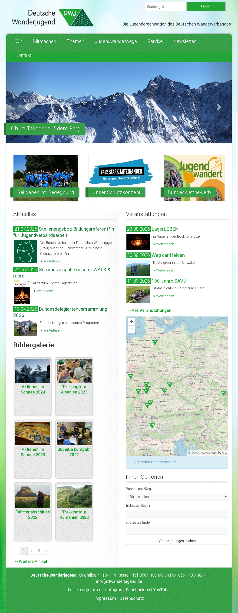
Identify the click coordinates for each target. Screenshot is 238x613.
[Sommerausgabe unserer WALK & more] (22, 292)
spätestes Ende (138, 522)
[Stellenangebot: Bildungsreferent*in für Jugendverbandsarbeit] (25, 251)
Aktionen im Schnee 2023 (33, 452)
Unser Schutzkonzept (117, 192)
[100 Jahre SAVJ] (138, 294)
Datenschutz (132, 598)
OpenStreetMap (201, 452)
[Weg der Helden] (138, 267)
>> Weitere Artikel (30, 561)
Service (155, 41)
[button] (23, 102)
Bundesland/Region (140, 489)
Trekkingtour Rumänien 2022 (74, 515)
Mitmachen (44, 41)
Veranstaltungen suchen (177, 541)
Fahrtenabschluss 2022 (33, 515)
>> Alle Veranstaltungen (148, 310)
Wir (18, 41)
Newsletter (184, 41)
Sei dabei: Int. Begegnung (45, 192)
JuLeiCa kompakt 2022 (74, 452)
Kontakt (23, 55)
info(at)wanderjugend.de (119, 581)
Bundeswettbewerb (189, 192)
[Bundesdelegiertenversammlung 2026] (25, 328)
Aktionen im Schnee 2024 (33, 389)
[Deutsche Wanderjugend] (53, 18)
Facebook (135, 589)
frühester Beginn (138, 505)
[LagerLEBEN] (138, 241)
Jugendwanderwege (116, 41)
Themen (75, 41)
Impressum (105, 598)
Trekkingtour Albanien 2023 (74, 389)
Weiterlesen (52, 261)
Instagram (114, 589)
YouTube (161, 589)
